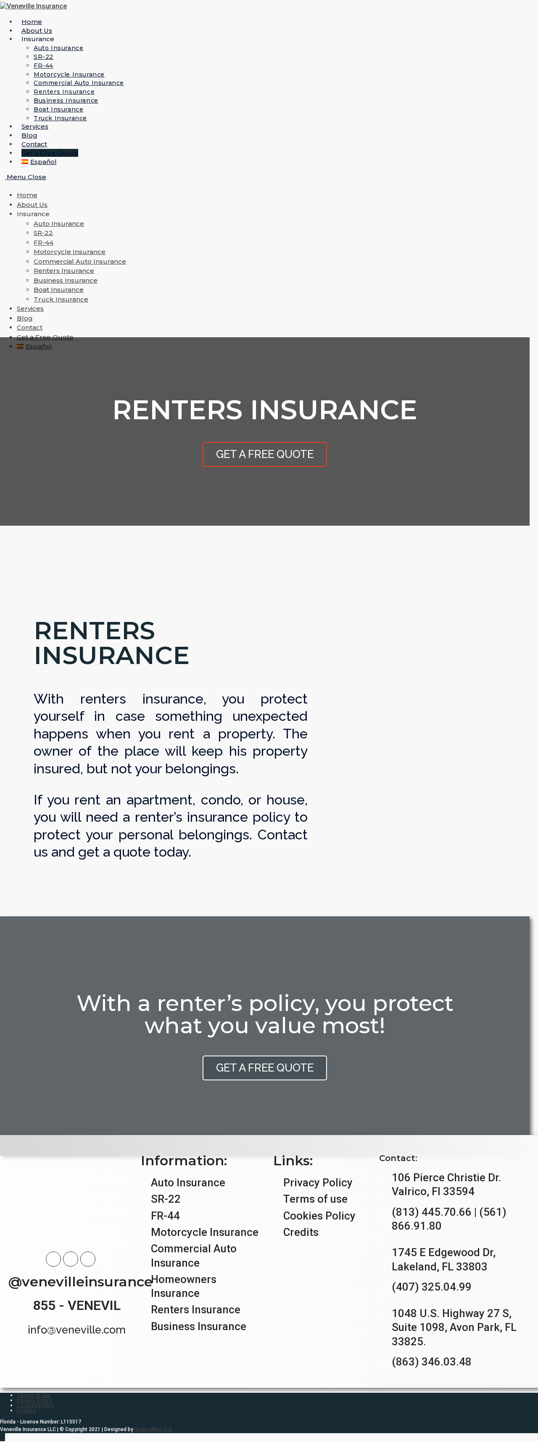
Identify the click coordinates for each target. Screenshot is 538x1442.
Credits (26, 1410)
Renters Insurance (64, 271)
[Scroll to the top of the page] (2, 1437)
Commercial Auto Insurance (80, 261)
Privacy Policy (35, 1400)
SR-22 (43, 233)
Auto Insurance (59, 224)
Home (27, 195)
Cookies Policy (35, 1405)
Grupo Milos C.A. (153, 1429)
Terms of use (33, 1395)
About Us (32, 205)
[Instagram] (70, 1259)
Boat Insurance (59, 290)
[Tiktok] (87, 1259)
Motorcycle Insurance (69, 252)
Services (30, 308)
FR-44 (43, 242)
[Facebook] (53, 1259)
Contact (29, 327)
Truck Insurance (61, 299)
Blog (25, 318)
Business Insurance (66, 280)
